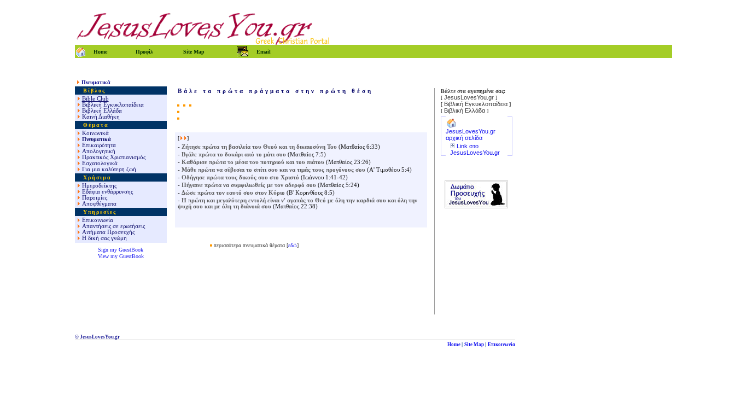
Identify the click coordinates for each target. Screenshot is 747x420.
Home (453, 344)
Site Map (474, 344)
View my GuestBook (121, 256)
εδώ (292, 245)
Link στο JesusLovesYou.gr (475, 149)
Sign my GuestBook (120, 250)
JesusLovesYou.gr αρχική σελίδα (470, 134)
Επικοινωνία (501, 344)
